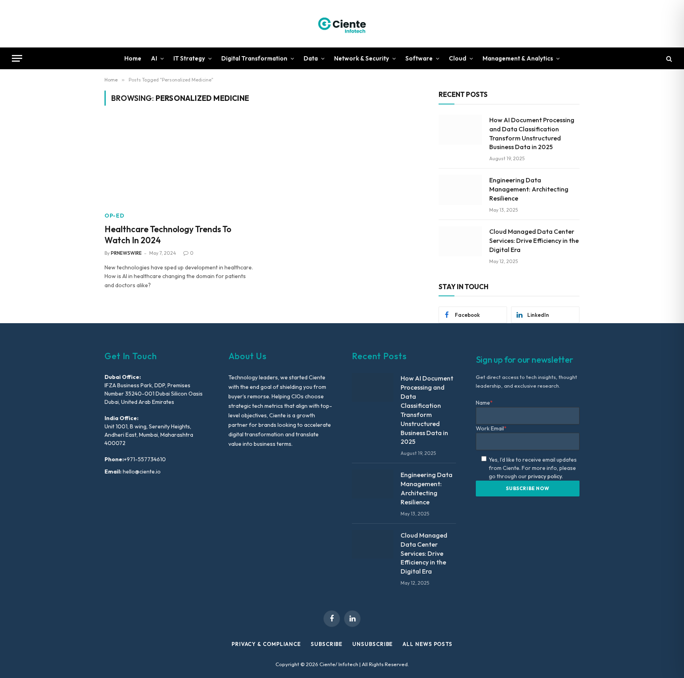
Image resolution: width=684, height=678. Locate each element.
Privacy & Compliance (266, 644)
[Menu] (17, 58)
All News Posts (427, 644)
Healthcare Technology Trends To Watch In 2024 (167, 235)
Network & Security (361, 58)
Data (311, 58)
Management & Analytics (518, 58)
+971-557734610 (145, 459)
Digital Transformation (254, 58)
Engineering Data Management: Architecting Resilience (528, 189)
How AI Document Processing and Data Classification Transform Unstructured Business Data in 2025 (531, 133)
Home (132, 58)
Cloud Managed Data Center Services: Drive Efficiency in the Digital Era (534, 240)
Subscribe (326, 644)
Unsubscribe (372, 644)
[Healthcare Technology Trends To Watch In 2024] (178, 163)
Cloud (457, 58)
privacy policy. (545, 476)
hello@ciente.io (141, 471)
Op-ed (114, 215)
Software (419, 58)
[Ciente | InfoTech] (342, 24)
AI (154, 58)
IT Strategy (189, 58)
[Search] (668, 58)
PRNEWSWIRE (126, 253)
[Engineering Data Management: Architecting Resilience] (460, 190)
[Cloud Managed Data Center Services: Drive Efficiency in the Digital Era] (460, 241)
